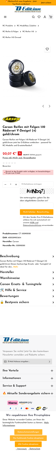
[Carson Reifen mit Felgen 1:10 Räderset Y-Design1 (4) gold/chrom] (28, 76)
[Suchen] (33, 16)
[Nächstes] (49, 106)
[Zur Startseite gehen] (28, 9)
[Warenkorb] (50, 16)
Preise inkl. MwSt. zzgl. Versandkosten (19, 158)
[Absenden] (49, 361)
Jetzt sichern (46, 3)
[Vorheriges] (43, 106)
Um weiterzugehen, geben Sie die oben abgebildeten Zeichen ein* (34, 199)
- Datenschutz (34, 449)
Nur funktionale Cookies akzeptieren (28, 438)
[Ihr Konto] (44, 16)
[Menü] (5, 16)
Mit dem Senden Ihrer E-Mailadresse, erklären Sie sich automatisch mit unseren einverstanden (38, 221)
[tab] (27, 261)
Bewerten (7, 166)
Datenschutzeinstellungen (28, 432)
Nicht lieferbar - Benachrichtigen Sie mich (38, 212)
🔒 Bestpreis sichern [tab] (14, 302)
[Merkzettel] (39, 16)
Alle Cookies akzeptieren (28, 444)
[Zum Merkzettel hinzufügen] (47, 49)
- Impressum (21, 449)
